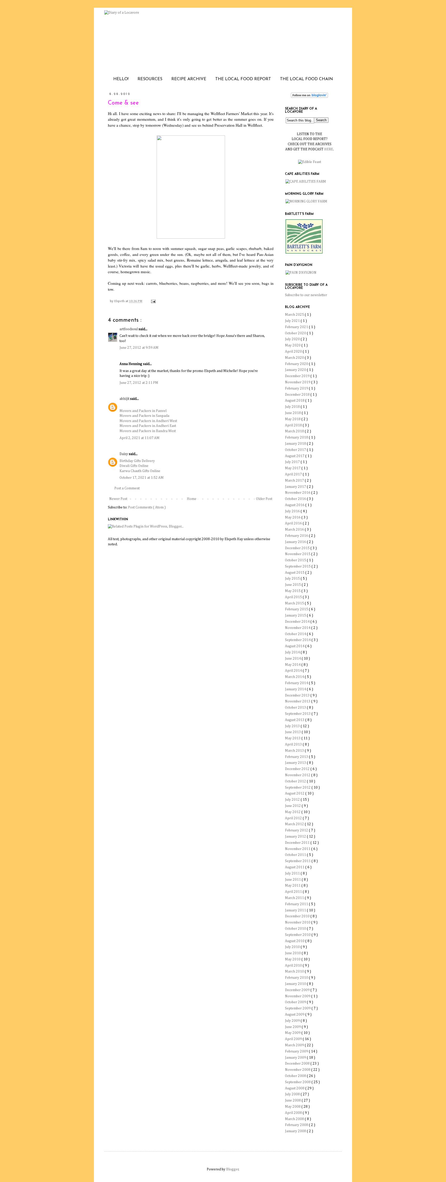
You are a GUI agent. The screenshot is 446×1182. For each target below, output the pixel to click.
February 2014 (297, 683)
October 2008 (296, 1076)
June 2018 (293, 413)
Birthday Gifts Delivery (137, 461)
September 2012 (298, 787)
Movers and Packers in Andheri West (148, 421)
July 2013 (293, 726)
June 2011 (293, 879)
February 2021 (297, 327)
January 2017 (296, 487)
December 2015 (297, 548)
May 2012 (293, 812)
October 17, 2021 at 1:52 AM (142, 478)
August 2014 (295, 646)
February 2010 (297, 977)
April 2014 (294, 671)
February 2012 (297, 830)
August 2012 (295, 793)
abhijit (125, 399)
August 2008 (295, 1088)
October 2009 (296, 1002)
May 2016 (293, 517)
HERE (328, 149)
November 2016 (298, 493)
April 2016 (294, 523)
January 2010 (296, 984)
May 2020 (293, 345)
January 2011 (296, 910)
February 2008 (297, 1125)
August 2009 (295, 1014)
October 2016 (296, 499)
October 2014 (296, 634)
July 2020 (293, 339)
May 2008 (293, 1106)
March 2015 (295, 603)
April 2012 (294, 818)
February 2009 (297, 1051)
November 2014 (298, 628)
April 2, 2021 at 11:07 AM (140, 438)
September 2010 (298, 935)
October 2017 (296, 450)
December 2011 (297, 843)
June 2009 (293, 1027)
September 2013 (298, 714)
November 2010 (298, 922)
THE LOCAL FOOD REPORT (243, 79)
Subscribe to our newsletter (306, 295)
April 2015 (294, 597)
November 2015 (298, 554)
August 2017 (295, 456)
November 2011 (298, 849)
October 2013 (296, 707)
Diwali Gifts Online (134, 466)
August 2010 (295, 941)
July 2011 (293, 873)
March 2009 (295, 1045)
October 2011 (296, 855)
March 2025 (295, 315)
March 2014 (295, 677)
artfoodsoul (129, 329)
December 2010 (297, 916)
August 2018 (295, 400)
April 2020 (294, 351)
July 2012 (293, 800)
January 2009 (296, 1057)
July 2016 (293, 511)
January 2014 (296, 689)
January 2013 (296, 763)
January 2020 (296, 370)
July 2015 (293, 578)
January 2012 (296, 836)
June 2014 (293, 658)
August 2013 (295, 720)
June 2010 (293, 953)
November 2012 (298, 775)
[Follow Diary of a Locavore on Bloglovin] (309, 97)
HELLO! (121, 79)
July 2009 (293, 1021)
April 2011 (294, 892)
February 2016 (297, 536)
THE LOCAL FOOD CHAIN (306, 79)
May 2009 (293, 1033)
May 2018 (293, 419)
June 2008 (293, 1100)
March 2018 (295, 431)
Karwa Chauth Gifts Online (140, 471)
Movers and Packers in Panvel (143, 411)
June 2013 (293, 732)
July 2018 (293, 407)
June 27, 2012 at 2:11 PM (139, 383)
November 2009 (298, 996)
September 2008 (298, 1082)
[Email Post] (152, 301)
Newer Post (118, 499)
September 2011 (298, 861)
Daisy (124, 454)
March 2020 (295, 358)
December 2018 (297, 394)
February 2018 (297, 437)
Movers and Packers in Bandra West (148, 431)
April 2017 (294, 474)
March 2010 (295, 971)
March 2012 (295, 824)
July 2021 (293, 321)
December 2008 (297, 1063)
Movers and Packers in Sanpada (144, 416)
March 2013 (295, 750)
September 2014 (298, 640)
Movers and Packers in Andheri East (148, 426)
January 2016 (296, 542)
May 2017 (293, 468)
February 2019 (297, 388)
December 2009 (297, 990)
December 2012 (297, 769)
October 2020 (296, 333)
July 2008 (293, 1094)
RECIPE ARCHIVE (188, 79)
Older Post (264, 499)
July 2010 (293, 947)
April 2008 (294, 1113)
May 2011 (293, 885)
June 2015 (293, 585)
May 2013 (293, 738)
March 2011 (295, 898)
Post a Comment (127, 488)
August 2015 (295, 572)
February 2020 (297, 364)
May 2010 (293, 959)
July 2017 (293, 462)
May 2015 (293, 591)
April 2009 (294, 1039)
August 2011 (295, 867)
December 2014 (297, 622)
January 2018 (296, 444)
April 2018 (294, 425)
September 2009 (298, 1008)
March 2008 (295, 1119)
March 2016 (295, 529)
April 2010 (294, 965)
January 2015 (296, 615)
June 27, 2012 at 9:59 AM (139, 348)
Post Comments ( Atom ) (147, 507)
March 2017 (295, 480)
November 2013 (298, 701)
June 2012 (293, 806)
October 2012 (296, 781)
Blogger (232, 1169)
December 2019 (297, 376)
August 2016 (295, 505)
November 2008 (298, 1070)
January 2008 (296, 1131)
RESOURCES (150, 79)
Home (191, 499)
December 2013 (297, 695)
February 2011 (297, 904)
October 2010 (296, 928)
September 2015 (298, 566)
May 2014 (293, 665)
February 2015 (297, 609)
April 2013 (294, 744)
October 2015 (296, 560)
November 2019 (298, 382)
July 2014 (293, 652)
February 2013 (297, 757)
